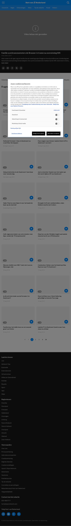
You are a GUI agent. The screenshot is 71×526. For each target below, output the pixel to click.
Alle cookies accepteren (53, 133)
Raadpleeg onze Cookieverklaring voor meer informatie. (37, 104)
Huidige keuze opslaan (38, 133)
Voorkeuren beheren (17, 133)
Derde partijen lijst (16, 128)
